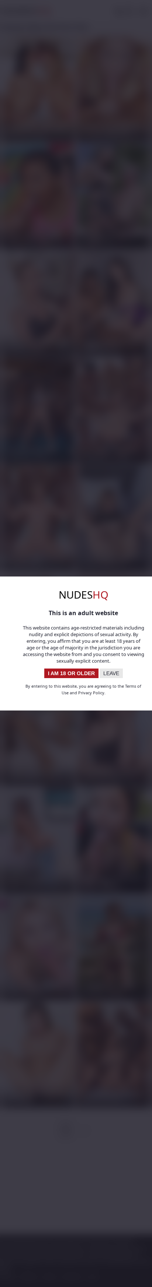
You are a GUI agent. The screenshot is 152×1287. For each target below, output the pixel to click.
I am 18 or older (71, 673)
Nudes (83, 595)
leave (111, 673)
